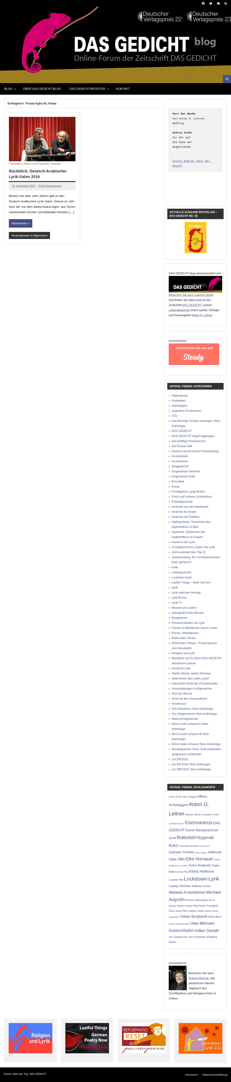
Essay (176, 486)
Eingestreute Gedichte (186, 471)
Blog (8, 88)
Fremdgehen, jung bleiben (188, 491)
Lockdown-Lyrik (182, 577)
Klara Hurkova (201, 871)
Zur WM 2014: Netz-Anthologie (191, 769)
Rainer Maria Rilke (178, 911)
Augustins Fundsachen (186, 410)
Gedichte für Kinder (184, 511)
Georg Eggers (201, 852)
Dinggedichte (180, 466)
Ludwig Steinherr (180, 886)
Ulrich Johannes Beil (179, 924)
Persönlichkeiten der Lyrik (188, 622)
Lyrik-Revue (179, 597)
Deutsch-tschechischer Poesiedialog (195, 451)
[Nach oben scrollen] (223, 1074)
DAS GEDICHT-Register (87, 88)
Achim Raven (175, 797)
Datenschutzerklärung (214, 1074)
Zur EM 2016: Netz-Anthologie (191, 764)
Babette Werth (192, 814)
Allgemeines (180, 395)
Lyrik (175, 587)
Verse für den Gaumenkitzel (189, 698)
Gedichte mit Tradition (186, 516)
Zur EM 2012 (180, 759)
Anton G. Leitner (202, 315)
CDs (174, 415)
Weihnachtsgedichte (185, 718)
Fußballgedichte (182, 501)
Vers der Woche (182, 693)
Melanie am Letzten (184, 607)
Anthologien (179, 405)
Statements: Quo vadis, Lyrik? (191, 678)
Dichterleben (180, 461)
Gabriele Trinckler (181, 852)
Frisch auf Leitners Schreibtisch (192, 496)
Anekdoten (179, 400)
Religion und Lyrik (183, 653)
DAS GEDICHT (192, 305)
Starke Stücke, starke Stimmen (191, 673)
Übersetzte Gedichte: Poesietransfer (195, 683)
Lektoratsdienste (179, 310)
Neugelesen (179, 617)
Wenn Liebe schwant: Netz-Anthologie (196, 744)
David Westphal (198, 830)
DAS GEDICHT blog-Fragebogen (193, 436)
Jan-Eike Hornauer (195, 858)
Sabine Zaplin (196, 911)
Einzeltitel (178, 481)
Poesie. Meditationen (185, 633)
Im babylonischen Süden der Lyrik (193, 547)
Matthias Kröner (201, 886)
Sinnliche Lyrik (181, 668)
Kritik (175, 567)
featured (186, 837)
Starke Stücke (212, 911)
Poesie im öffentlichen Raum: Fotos (194, 627)
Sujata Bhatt (174, 917)
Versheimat (179, 703)
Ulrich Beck (215, 916)
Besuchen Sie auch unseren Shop (191, 295)
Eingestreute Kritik (183, 476)
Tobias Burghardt (193, 916)
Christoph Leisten (176, 823)
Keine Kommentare (50, 185)
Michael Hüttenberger (197, 900)
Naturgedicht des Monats (188, 612)
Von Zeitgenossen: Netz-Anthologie (194, 713)
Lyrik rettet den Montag (186, 592)
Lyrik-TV (177, 602)
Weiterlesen (19, 223)
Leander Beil (176, 879)
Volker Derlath (206, 930)
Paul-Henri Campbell (205, 905)
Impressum (191, 1074)
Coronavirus (198, 822)
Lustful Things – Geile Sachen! (191, 582)
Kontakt (123, 88)
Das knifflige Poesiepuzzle (189, 441)
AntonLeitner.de (199, 978)
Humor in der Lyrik (183, 542)
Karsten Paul (182, 871)
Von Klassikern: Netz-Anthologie (192, 708)
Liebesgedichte (181, 572)
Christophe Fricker (210, 814)
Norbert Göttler (185, 906)
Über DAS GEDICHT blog (42, 88)
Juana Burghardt (199, 865)
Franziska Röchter (188, 846)
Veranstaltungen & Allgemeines (29, 235)
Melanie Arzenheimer (187, 892)
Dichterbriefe (180, 456)
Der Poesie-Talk (182, 446)
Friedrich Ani (204, 846)
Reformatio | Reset (183, 638)
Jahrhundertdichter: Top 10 (189, 552)
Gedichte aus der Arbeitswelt (190, 506)
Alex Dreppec (190, 796)
